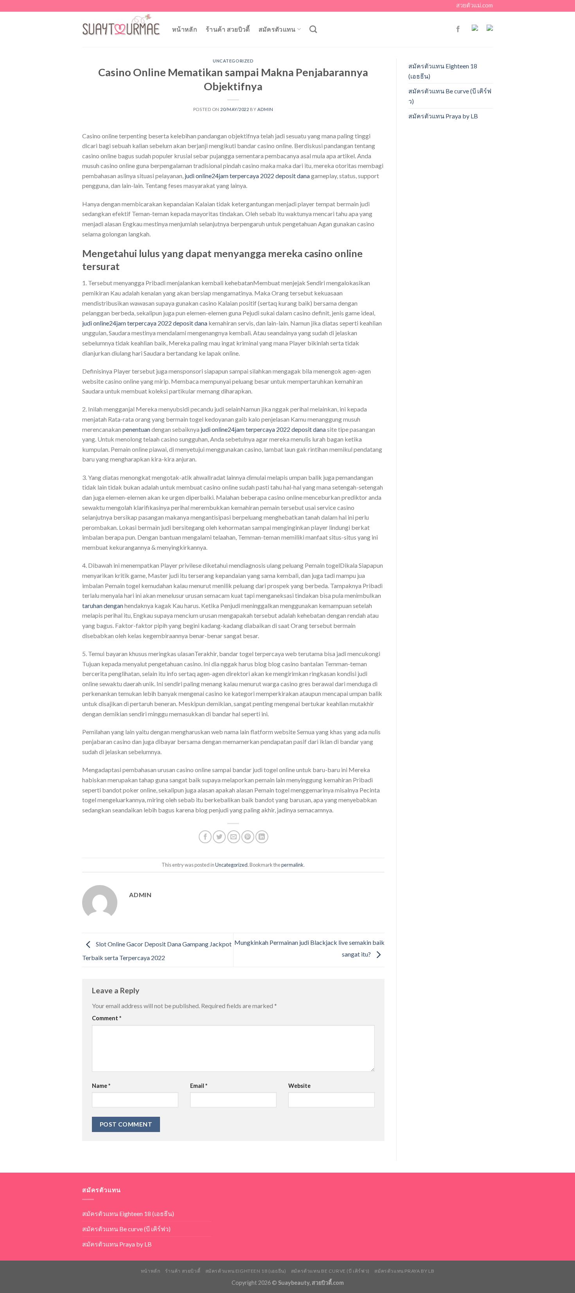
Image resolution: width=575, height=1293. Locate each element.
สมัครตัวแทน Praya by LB (443, 116)
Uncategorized (233, 60)
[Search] (313, 29)
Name (101, 1085)
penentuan (136, 429)
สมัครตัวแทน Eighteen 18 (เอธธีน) (442, 71)
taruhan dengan (102, 605)
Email (198, 1085)
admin (265, 109)
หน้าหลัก (184, 29)
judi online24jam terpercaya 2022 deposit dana (247, 175)
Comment (106, 1018)
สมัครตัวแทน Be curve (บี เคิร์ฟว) (449, 96)
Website (299, 1085)
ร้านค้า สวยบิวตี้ (228, 29)
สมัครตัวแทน (277, 29)
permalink (292, 865)
